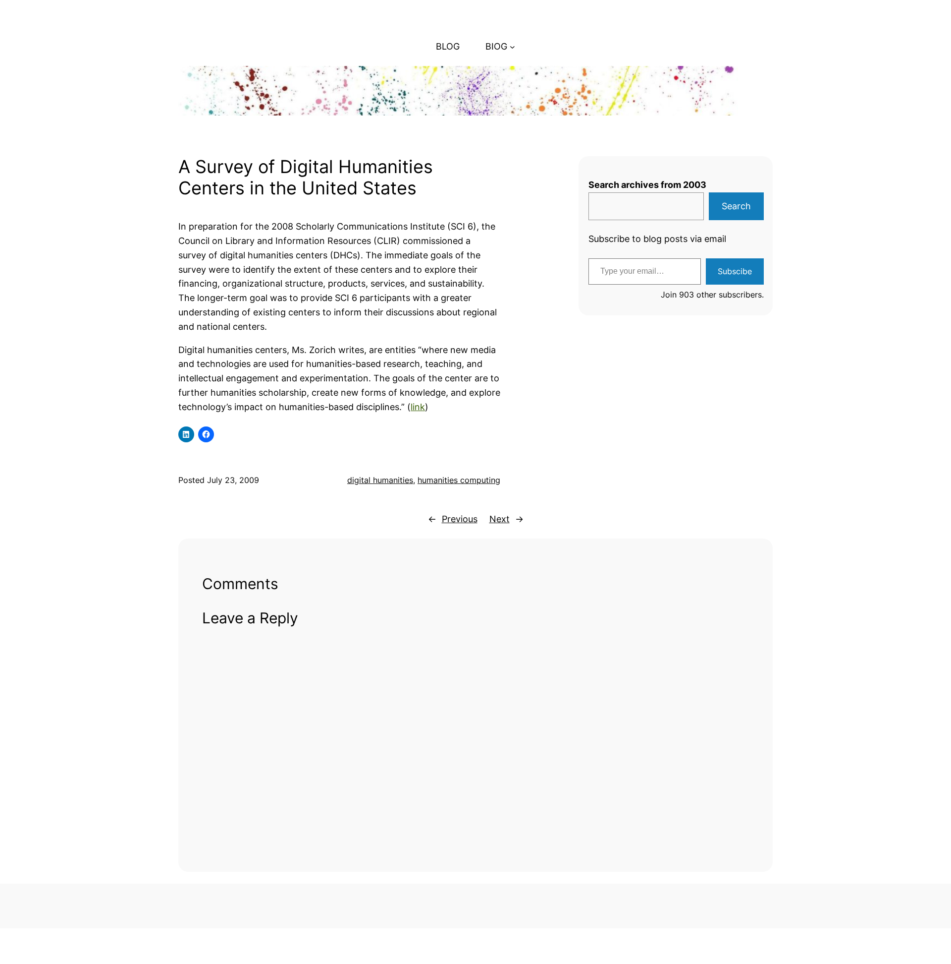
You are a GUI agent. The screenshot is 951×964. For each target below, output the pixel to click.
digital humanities (380, 480)
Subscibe (735, 271)
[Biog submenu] (512, 47)
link (418, 407)
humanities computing (459, 480)
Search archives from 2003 (647, 185)
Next (499, 519)
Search (736, 206)
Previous (459, 519)
